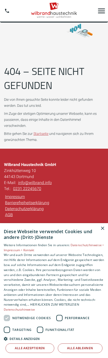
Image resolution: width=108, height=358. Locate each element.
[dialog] (54, 290)
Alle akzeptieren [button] (30, 348)
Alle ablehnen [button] (80, 348)
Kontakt (28, 250)
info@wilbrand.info (35, 182)
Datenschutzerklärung (24, 208)
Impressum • (13, 250)
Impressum (15, 196)
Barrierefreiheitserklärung (27, 202)
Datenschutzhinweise (19, 309)
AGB (9, 214)
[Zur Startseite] (54, 11)
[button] (101, 10)
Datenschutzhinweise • (87, 245)
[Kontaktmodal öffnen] (7, 10)
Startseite (40, 134)
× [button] (102, 228)
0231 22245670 (27, 188)
